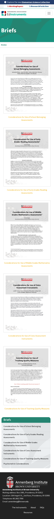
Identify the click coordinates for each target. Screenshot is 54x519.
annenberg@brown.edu (18, 501)
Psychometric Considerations (16, 463)
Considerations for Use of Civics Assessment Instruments (22, 452)
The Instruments (19, 507)
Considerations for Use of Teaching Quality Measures (26, 458)
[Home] (15, 13)
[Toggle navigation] (48, 13)
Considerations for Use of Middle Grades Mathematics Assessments (20, 444)
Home (4, 45)
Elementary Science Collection (36, 2)
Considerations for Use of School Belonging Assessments (22, 428)
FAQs (42, 507)
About (33, 507)
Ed (15, 6)
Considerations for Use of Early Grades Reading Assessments (24, 436)
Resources (28, 512)
